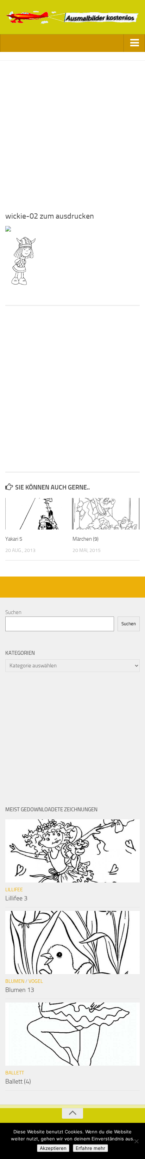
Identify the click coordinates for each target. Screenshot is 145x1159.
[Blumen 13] (72, 942)
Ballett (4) (18, 1081)
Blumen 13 (19, 990)
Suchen (13, 612)
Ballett (14, 1073)
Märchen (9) (85, 539)
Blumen (14, 981)
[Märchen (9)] (105, 513)
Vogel (36, 981)
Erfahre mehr (90, 1148)
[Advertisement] (72, 133)
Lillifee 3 (16, 898)
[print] (8, 230)
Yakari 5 (13, 539)
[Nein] (136, 1141)
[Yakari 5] (38, 513)
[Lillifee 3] (72, 850)
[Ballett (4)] (72, 1034)
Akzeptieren (53, 1148)
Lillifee (14, 890)
